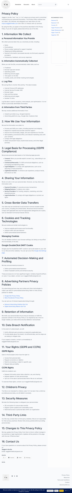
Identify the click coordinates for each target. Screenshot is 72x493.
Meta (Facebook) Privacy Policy (14, 298)
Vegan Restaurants (56, 30)
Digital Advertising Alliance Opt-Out (15, 306)
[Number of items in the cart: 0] (68, 4)
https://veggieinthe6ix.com (10, 23)
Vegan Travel (54, 32)
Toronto (53, 25)
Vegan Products (55, 27)
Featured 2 (54, 23)
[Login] (65, 4)
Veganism (53, 35)
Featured (53, 20)
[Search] (55, 4)
